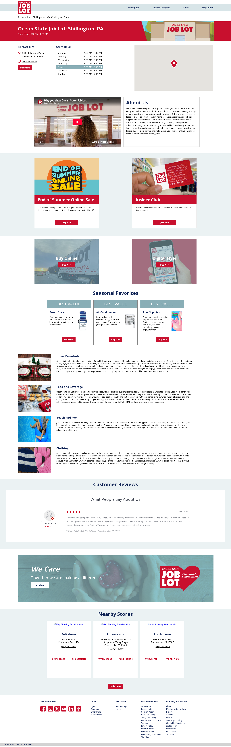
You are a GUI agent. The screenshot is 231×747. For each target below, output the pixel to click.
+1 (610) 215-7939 (115, 649)
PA (28, 17)
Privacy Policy (147, 726)
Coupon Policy (147, 712)
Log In (119, 709)
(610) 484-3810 (29, 61)
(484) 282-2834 (162, 646)
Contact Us (146, 706)
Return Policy (147, 709)
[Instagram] (50, 708)
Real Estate (171, 731)
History (169, 712)
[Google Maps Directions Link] (69, 626)
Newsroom (171, 728)
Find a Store (115, 686)
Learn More (40, 585)
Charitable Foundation (175, 723)
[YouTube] (63, 708)
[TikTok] (78, 708)
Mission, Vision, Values (176, 709)
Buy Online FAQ (148, 714)
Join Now (164, 222)
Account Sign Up (123, 706)
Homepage (134, 7)
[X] (57, 708)
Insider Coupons (161, 7)
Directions (25, 67)
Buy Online (207, 7)
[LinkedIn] (71, 708)
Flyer (186, 7)
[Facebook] (43, 708)
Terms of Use (147, 723)
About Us (170, 706)
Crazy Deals (96, 712)
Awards (169, 717)
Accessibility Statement (151, 734)
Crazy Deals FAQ (148, 717)
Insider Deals (96, 714)
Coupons (95, 709)
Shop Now (66, 222)
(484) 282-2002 (68, 646)
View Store (59, 659)
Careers (169, 714)
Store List (170, 734)
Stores (21, 17)
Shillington (38, 17)
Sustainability (171, 726)
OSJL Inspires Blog (174, 720)
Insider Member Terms (151, 720)
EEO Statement (147, 731)
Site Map (145, 737)
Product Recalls (148, 728)
